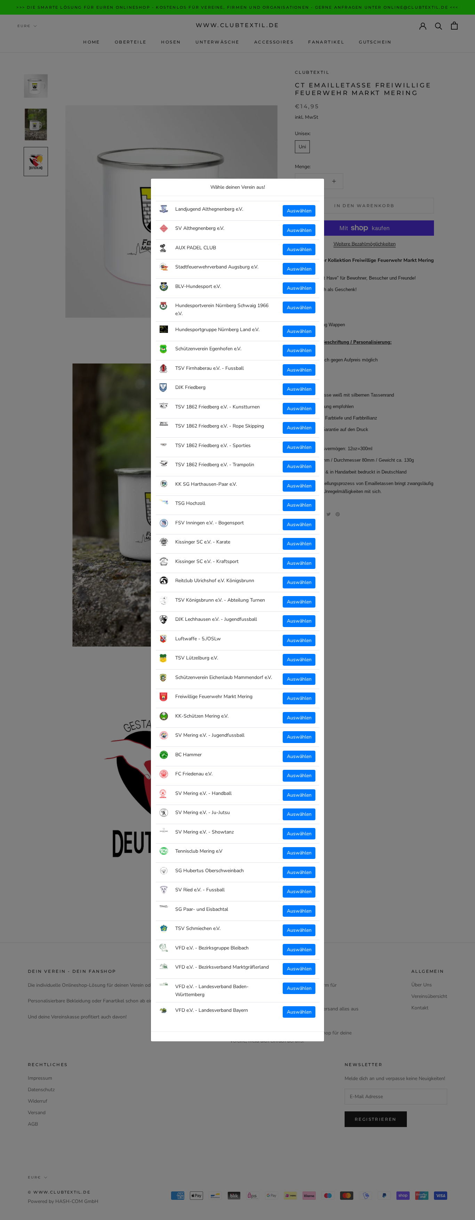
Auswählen (299, 211)
